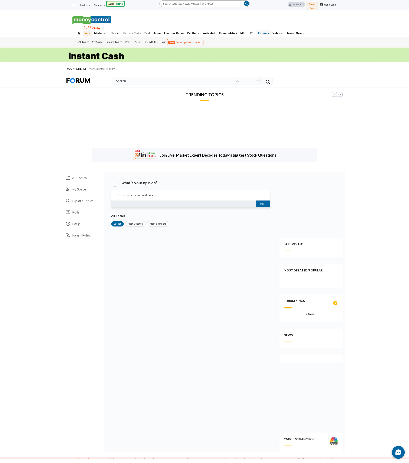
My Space (97, 41)
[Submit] (246, 3)
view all (311, 313)
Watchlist (209, 33)
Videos (277, 33)
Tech (147, 33)
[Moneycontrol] (91, 19)
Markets (99, 33)
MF (242, 33)
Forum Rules (150, 41)
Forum (262, 33)
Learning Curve (174, 33)
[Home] (79, 32)
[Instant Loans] (115, 3)
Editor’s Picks (132, 33)
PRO (87, 33)
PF (251, 33)
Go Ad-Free (312, 6)
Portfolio (193, 33)
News (114, 33)
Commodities (228, 33)
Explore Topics (114, 41)
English (84, 5)
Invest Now (294, 33)
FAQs (137, 41)
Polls (128, 41)
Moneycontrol (97, 68)
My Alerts (298, 4)
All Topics (83, 41)
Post (163, 41)
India (157, 33)
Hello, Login (330, 4)
